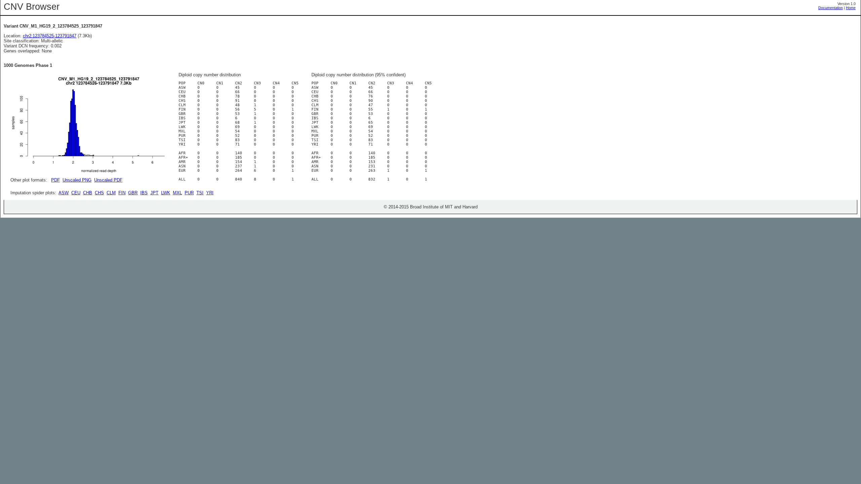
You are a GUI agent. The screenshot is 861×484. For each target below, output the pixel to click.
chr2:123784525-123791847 (49, 35)
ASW (64, 192)
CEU (75, 192)
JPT (154, 192)
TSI (199, 192)
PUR (189, 192)
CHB (87, 192)
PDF (55, 180)
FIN (121, 192)
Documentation (830, 8)
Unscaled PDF (108, 180)
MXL (177, 192)
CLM (111, 192)
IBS (144, 192)
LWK (165, 192)
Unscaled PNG (77, 180)
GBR (133, 192)
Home (851, 8)
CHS (99, 192)
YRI (210, 192)
